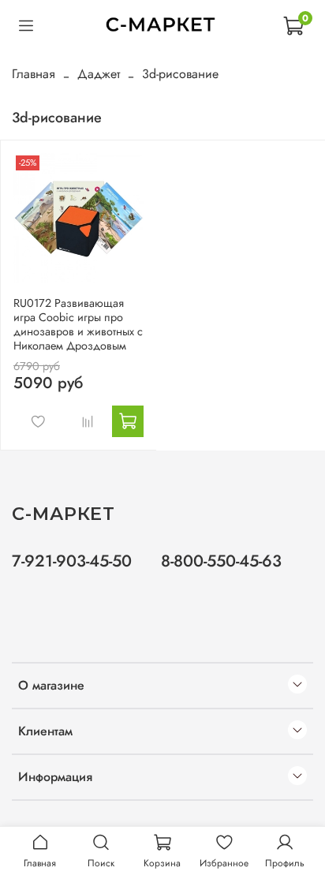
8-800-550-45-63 (221, 561)
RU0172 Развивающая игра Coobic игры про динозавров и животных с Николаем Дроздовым (78, 324)
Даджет (98, 74)
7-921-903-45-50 (72, 561)
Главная (33, 74)
